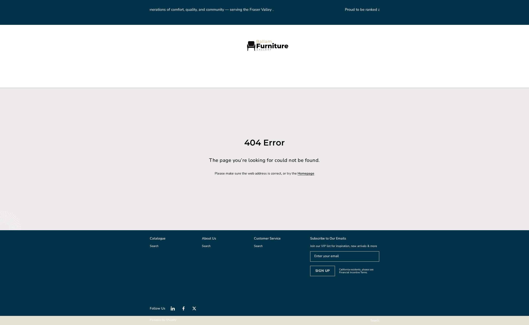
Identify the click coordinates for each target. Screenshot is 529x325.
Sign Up (322, 270)
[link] (188, 72)
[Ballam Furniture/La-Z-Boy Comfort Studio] (264, 45)
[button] (140, 45)
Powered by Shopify (163, 320)
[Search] (135, 45)
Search (375, 321)
